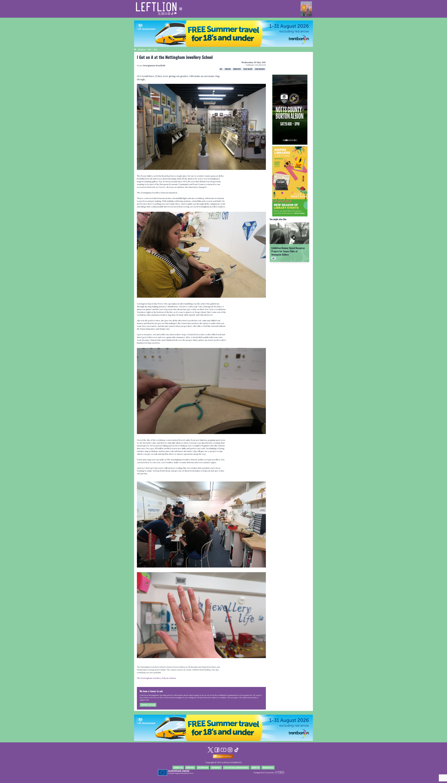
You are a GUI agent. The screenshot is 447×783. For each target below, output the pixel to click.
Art (221, 69)
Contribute (216, 767)
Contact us (178, 767)
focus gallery (247, 69)
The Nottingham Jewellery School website (156, 678)
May (155, 49)
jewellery (228, 69)
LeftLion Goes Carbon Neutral (236, 767)
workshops (237, 69)
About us (255, 767)
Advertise (190, 767)
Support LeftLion (148, 705)
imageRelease (268, 767)
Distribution (203, 767)
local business (260, 69)
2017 (149, 49)
